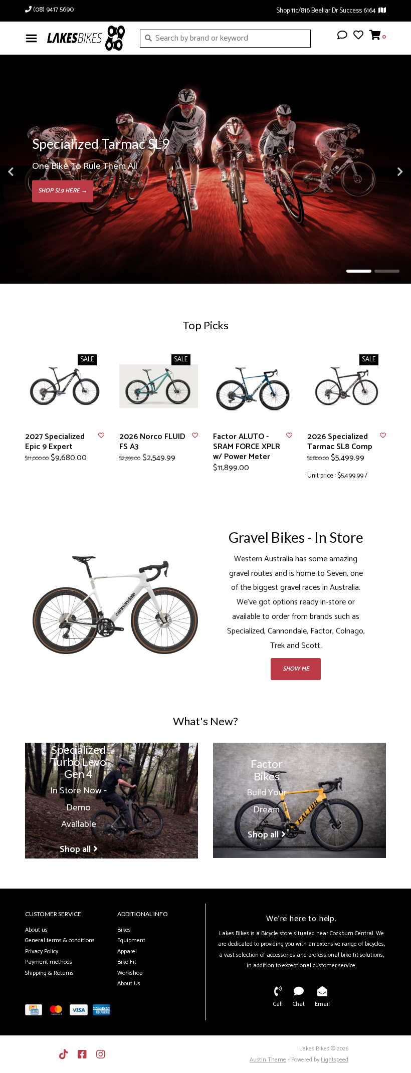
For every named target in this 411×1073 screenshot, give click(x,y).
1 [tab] (358, 271)
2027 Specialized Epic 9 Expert (55, 442)
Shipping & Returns (49, 973)
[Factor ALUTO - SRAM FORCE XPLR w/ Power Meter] (252, 386)
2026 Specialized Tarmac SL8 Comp (339, 442)
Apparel (127, 951)
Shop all (75, 849)
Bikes (124, 930)
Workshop (129, 973)
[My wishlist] (358, 36)
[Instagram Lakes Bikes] (100, 1054)
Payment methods (48, 962)
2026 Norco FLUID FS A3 (152, 442)
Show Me (296, 669)
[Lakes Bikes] (86, 38)
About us (36, 930)
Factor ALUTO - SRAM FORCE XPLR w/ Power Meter (246, 447)
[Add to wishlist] (101, 436)
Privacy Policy (41, 951)
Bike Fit (126, 962)
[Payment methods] (36, 1012)
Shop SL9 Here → (62, 190)
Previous (33, 172)
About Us (128, 983)
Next (378, 172)
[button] (342, 36)
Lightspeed (334, 1059)
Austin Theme (268, 1059)
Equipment (131, 940)
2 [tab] (386, 271)
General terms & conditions (60, 940)
